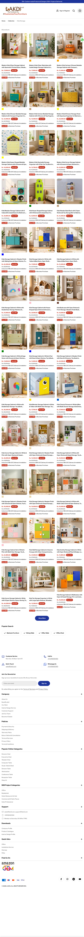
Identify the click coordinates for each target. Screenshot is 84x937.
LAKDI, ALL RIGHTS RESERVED (16, 886)
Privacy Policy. (43, 689)
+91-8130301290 (53, 659)
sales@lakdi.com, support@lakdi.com (16, 812)
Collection (11, 21)
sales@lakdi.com (11, 666)
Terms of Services (29, 689)
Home (3, 21)
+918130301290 (9, 815)
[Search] (73, 10)
